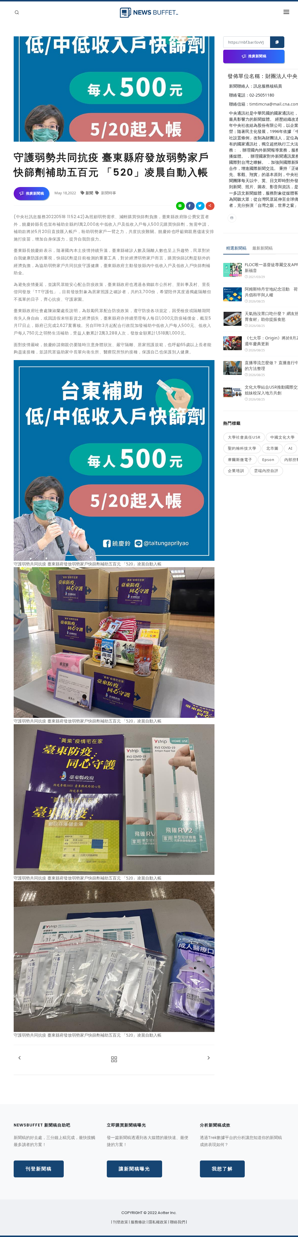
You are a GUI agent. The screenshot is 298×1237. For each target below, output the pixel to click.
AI (290, 448)
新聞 (90, 192)
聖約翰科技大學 (242, 448)
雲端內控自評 (266, 470)
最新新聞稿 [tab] (262, 248)
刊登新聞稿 (39, 1168)
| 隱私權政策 (157, 1222)
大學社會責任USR (244, 437)
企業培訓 (236, 470)
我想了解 (222, 1168)
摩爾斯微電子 (240, 459)
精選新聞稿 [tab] (236, 248)
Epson (268, 459)
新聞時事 (108, 192)
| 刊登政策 (120, 1222)
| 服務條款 (138, 1222)
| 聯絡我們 (177, 1222)
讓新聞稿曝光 (134, 1168)
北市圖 (272, 448)
